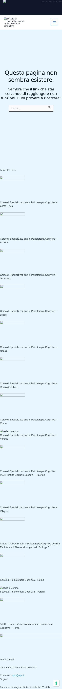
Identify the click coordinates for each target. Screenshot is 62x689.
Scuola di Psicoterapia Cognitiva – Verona (22, 591)
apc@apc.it (18, 675)
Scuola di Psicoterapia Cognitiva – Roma (22, 579)
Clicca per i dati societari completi (18, 667)
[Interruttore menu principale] (54, 22)
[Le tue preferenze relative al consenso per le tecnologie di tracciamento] (56, 683)
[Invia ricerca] (49, 106)
